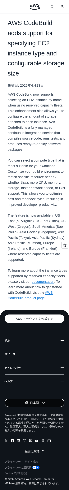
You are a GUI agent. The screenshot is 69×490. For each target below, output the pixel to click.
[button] (34, 318)
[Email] (49, 441)
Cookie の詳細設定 (16, 473)
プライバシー (13, 461)
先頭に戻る (32, 451)
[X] (6, 441)
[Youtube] (36, 441)
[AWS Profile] (62, 7)
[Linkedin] (18, 441)
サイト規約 (31, 461)
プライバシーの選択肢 (18, 467)
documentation (43, 282)
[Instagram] (24, 441)
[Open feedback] (64, 245)
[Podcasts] (42, 441)
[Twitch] (30, 441)
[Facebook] (12, 441)
